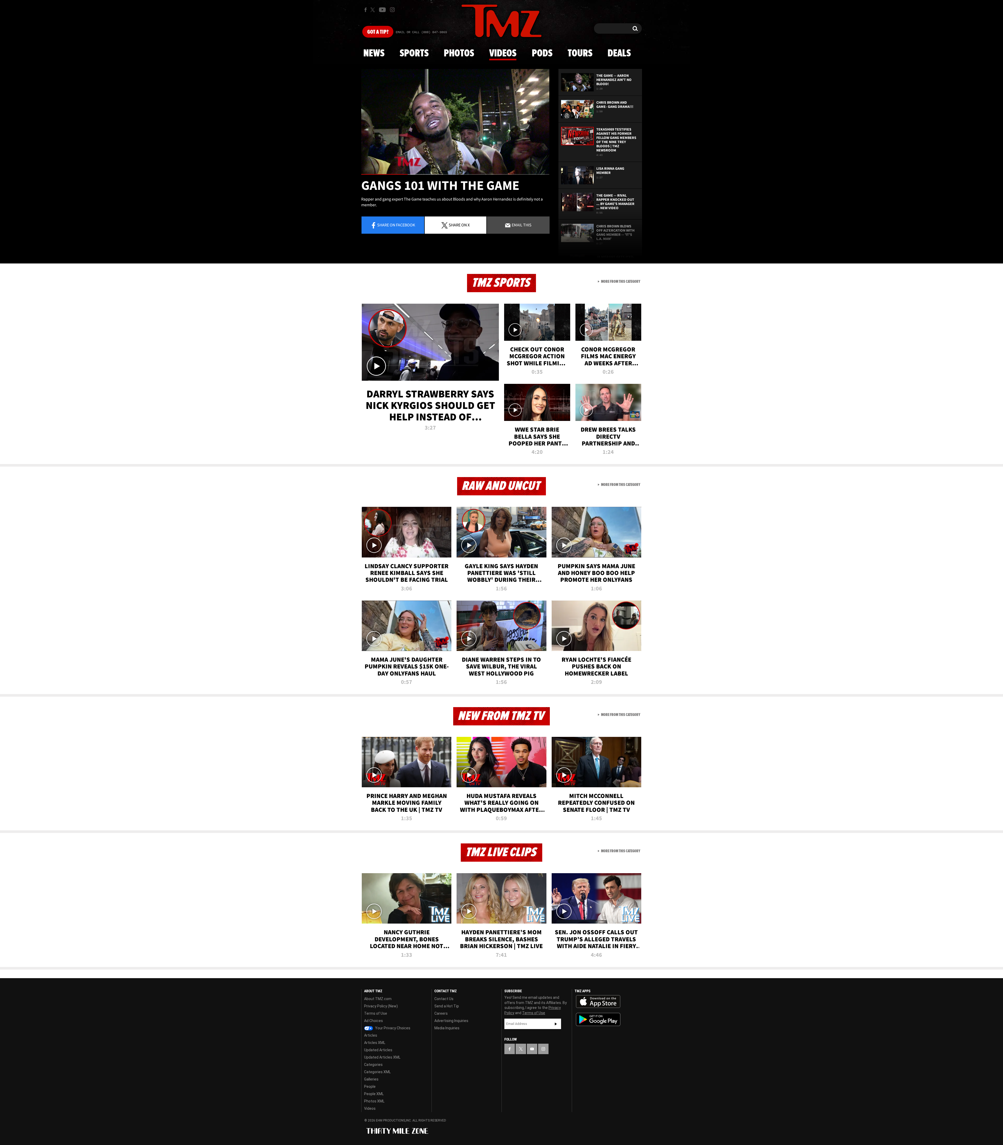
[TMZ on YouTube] (532, 1049)
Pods (542, 53)
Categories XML (377, 1072)
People (370, 1086)
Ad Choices (373, 1021)
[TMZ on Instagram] (392, 9)
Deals (619, 53)
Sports (414, 53)
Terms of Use (375, 1013)
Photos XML (374, 1101)
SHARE (459, 224)
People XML (374, 1094)
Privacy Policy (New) (381, 1006)
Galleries (371, 1079)
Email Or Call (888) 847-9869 (421, 32)
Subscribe (556, 1024)
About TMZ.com (378, 999)
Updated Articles (378, 1050)
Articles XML (374, 1043)
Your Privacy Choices (392, 1028)
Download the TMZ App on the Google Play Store (598, 1019)
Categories (373, 1064)
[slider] (455, 174)
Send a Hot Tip (446, 1006)
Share (396, 224)
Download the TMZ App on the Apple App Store (598, 1001)
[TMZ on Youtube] (382, 9)
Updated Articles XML (382, 1057)
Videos (502, 53)
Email (521, 224)
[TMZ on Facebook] (365, 9)
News (373, 53)
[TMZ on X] (373, 9)
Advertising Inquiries (451, 1021)
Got (377, 32)
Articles (370, 1035)
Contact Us (443, 999)
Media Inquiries (446, 1028)
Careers (441, 1013)
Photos (459, 53)
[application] (455, 122)
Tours (580, 53)
